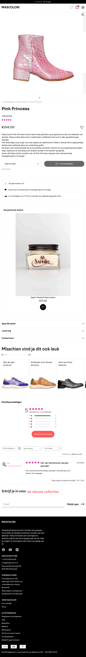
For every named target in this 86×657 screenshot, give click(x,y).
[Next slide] (29, 354)
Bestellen (6, 623)
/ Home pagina (8, 102)
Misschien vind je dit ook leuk (30, 349)
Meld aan (73, 504)
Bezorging (6, 630)
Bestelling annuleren (10, 640)
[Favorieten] (71, 7)
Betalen (5, 626)
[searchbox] (9, 448)
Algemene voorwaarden (12, 616)
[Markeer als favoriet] (81, 127)
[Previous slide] (3, 354)
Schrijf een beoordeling (43, 434)
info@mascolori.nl (10, 563)
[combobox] (32, 448)
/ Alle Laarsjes (21, 102)
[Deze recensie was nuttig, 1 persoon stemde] (78, 480)
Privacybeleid (8, 636)
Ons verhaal (7, 603)
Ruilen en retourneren (11, 633)
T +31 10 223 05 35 (9, 559)
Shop (4, 607)
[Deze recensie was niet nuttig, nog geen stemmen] (81, 480)
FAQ (3, 620)
